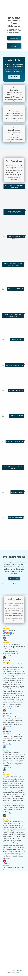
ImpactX (17, 972)
